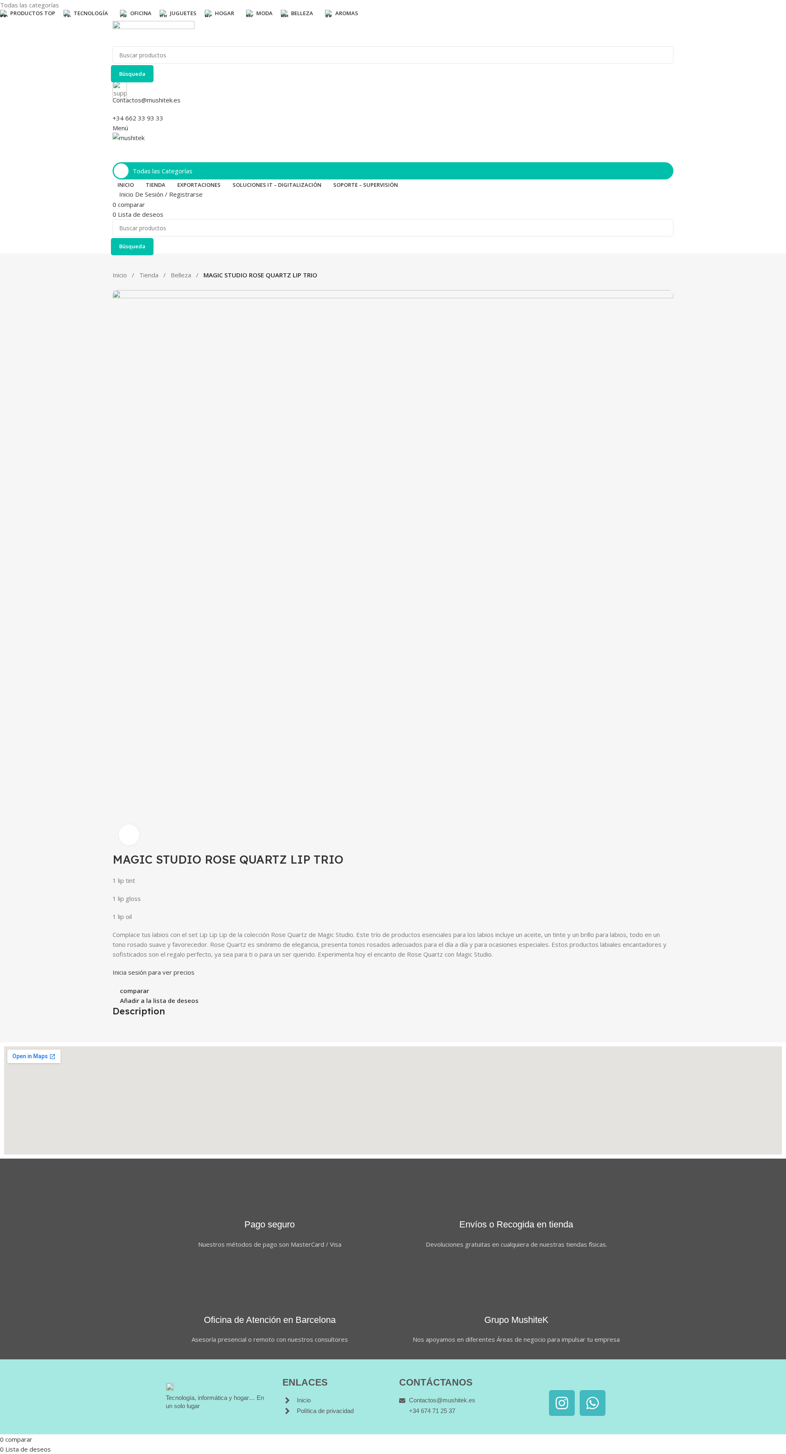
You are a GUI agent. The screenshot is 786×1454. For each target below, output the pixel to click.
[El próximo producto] (133, 286)
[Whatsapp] (592, 1403)
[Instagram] (562, 1403)
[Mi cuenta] (115, 157)
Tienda (148, 275)
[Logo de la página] (393, 33)
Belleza (181, 275)
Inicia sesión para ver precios (153, 972)
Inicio (120, 275)
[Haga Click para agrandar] (129, 834)
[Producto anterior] (117, 286)
